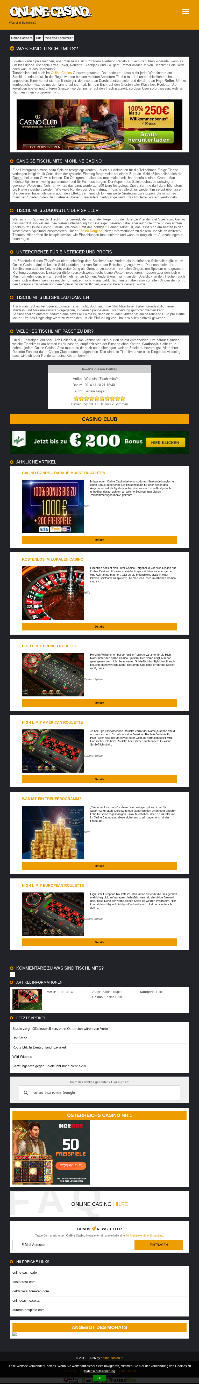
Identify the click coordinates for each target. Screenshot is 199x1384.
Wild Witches (22, 1057)
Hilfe (87, 506)
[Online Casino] (64, 11)
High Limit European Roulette (53, 885)
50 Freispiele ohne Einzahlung (144, 1235)
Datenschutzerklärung (99, 1371)
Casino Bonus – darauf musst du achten (63, 473)
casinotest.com (23, 1282)
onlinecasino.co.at (26, 1300)
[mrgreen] (99, 453)
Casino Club (99, 419)
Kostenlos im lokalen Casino (52, 559)
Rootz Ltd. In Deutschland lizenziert (39, 1047)
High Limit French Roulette (50, 646)
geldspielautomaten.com (30, 1291)
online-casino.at (112, 1358)
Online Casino (61, 73)
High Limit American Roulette (52, 722)
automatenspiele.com (28, 1310)
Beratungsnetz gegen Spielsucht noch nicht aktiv (49, 1066)
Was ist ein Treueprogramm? (51, 799)
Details (99, 539)
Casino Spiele (93, 679)
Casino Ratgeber (91, 231)
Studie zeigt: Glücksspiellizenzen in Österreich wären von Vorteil (60, 1029)
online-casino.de (24, 1272)
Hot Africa (19, 1038)
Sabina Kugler (112, 992)
